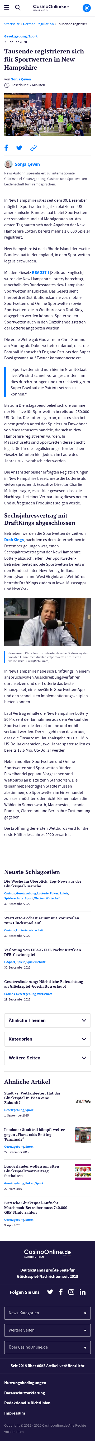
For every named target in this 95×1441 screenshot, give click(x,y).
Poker (54, 893)
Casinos (9, 893)
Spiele (64, 893)
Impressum (14, 1413)
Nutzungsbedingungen (25, 1382)
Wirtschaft (53, 898)
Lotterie (43, 893)
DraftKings (14, 539)
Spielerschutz (13, 898)
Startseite (12, 23)
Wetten (39, 898)
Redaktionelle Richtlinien (27, 1403)
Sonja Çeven (21, 79)
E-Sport (9, 962)
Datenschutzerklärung (24, 1393)
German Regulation (38, 23)
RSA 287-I (40, 272)
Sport (32, 36)
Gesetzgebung (15, 36)
